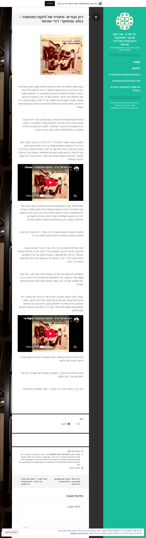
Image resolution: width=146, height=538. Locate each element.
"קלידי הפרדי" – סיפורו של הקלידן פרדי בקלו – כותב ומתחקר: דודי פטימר (34, 481)
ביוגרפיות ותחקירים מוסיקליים (124, 74)
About (136, 68)
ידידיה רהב (56, 457)
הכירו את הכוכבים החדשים (126, 81)
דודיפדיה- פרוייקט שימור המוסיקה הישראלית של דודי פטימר (125, 39)
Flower (52, 454)
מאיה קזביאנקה (53, 462)
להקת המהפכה (66, 462)
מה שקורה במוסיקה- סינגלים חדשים (125, 89)
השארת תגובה (74, 468)
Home (136, 62)
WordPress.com (117, 108)
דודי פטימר (36, 454)
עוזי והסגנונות (28, 462)
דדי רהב (45, 454)
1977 (73, 454)
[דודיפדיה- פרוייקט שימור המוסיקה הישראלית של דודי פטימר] (124, 21)
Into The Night (63, 454)
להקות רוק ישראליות (50, 460)
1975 (78, 454)
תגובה (25, 527)
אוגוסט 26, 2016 (73, 451)
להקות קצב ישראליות (67, 460)
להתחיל (50, 3)
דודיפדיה (27, 454)
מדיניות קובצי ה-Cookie (79, 533)
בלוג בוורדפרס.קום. (132, 103)
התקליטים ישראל (68, 457)
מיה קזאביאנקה (40, 462)
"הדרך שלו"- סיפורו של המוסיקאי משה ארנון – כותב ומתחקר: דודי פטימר (67, 481)
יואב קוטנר (47, 457)
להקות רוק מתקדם (34, 460)
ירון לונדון (38, 457)
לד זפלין (30, 457)
